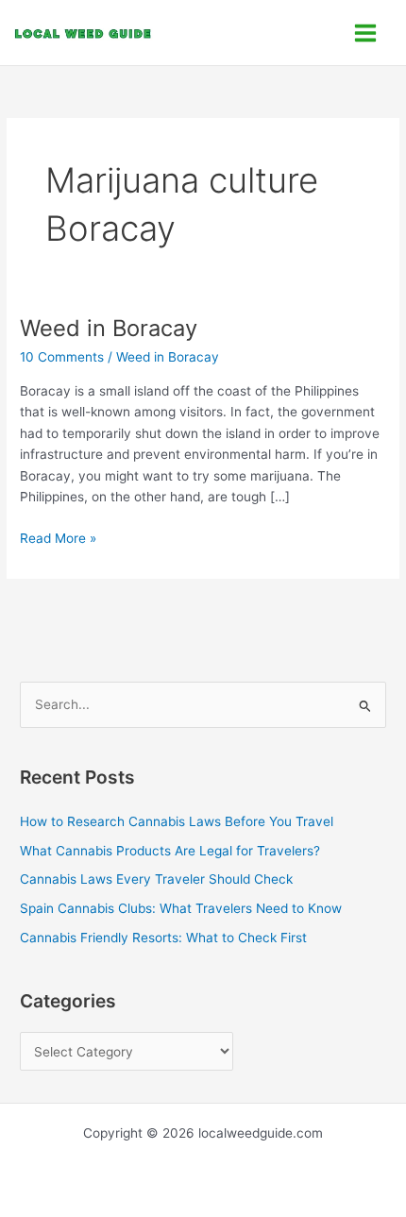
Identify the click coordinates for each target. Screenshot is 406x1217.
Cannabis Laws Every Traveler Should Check (156, 879)
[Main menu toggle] (366, 32)
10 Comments (62, 356)
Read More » (58, 537)
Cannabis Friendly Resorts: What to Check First (163, 937)
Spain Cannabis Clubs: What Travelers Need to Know (181, 908)
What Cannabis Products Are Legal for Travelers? (170, 850)
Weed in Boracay (108, 328)
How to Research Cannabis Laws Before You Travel (176, 821)
